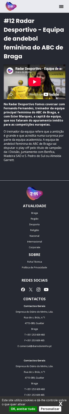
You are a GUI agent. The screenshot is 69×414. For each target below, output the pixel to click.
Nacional (34, 235)
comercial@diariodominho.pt (36, 346)
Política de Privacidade (34, 267)
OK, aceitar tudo (23, 409)
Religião (34, 230)
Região (34, 218)
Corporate (34, 247)
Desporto (34, 224)
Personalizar (50, 409)
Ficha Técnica (34, 261)
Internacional (34, 241)
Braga (34, 213)
